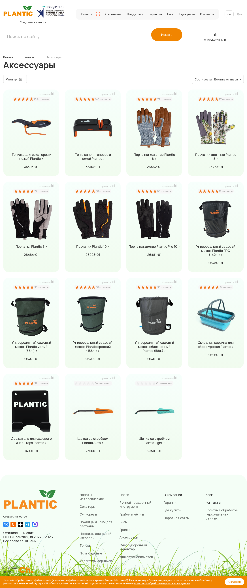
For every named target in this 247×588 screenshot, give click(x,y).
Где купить (187, 14)
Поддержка (135, 14)
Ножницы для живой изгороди (95, 535)
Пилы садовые (91, 553)
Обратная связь (176, 518)
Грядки (125, 529)
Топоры (85, 545)
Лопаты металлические (92, 497)
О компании (113, 14)
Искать (166, 34)
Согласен (234, 581)
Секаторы (87, 506)
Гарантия (155, 14)
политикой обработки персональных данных (162, 583)
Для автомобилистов (136, 557)
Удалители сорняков (96, 561)
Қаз (239, 14)
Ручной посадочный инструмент (135, 504)
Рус (229, 14)
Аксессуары (129, 537)
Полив (124, 495)
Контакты (207, 14)
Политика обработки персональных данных (221, 514)
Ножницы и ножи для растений (96, 524)
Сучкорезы (88, 514)
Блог (170, 14)
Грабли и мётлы (132, 514)
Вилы (123, 522)
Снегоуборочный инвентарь (133, 547)
